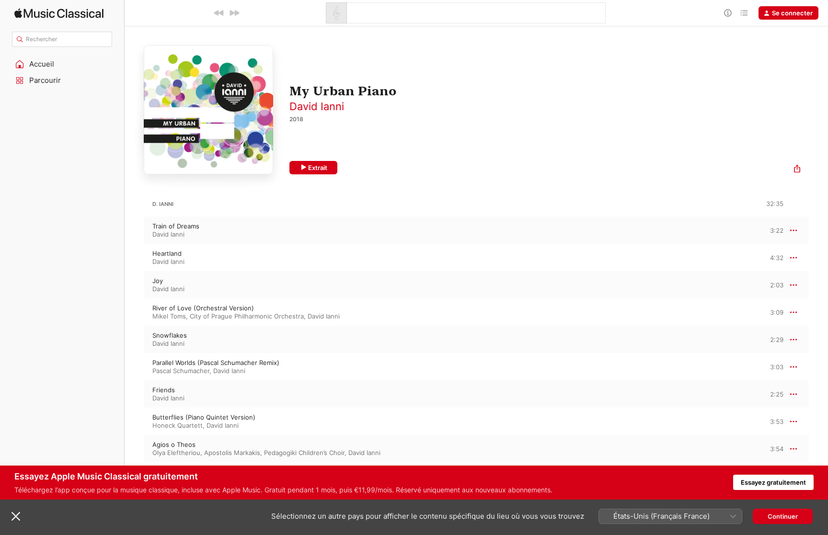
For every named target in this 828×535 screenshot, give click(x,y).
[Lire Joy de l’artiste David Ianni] (134, 285)
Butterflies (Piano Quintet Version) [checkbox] (203, 417)
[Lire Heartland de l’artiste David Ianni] (134, 258)
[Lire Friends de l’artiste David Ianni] (134, 394)
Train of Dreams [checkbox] (175, 226)
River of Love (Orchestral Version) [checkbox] (203, 308)
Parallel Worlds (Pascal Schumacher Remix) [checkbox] (215, 362)
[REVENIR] (219, 13)
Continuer (783, 516)
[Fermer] (16, 516)
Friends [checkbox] (163, 390)
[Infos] (728, 13)
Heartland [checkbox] (167, 253)
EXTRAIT (773, 230)
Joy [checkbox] (157, 281)
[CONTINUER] (234, 13)
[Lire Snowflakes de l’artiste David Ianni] (134, 339)
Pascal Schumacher (180, 371)
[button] (62, 64)
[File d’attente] (744, 13)
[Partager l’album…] (797, 169)
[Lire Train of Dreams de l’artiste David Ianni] (134, 230)
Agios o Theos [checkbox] (174, 444)
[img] (59, 13)
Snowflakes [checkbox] (169, 335)
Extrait (317, 167)
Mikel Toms (169, 316)
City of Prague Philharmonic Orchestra (247, 316)
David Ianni (316, 106)
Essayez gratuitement (773, 482)
